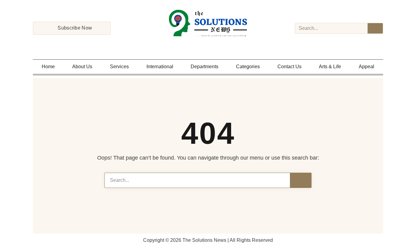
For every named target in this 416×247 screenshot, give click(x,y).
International (159, 66)
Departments (204, 66)
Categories (248, 66)
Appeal (366, 66)
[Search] (375, 28)
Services (119, 66)
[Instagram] (200, 44)
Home (48, 66)
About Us (82, 66)
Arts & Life (330, 66)
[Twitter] (208, 44)
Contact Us (289, 66)
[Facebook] (192, 44)
